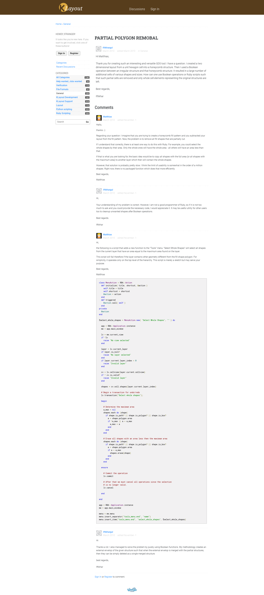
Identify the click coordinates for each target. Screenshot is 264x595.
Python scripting (64, 109)
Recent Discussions (65, 66)
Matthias (107, 116)
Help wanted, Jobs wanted (69, 81)
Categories (61, 62)
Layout (59, 105)
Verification (61, 85)
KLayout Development (67, 97)
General (60, 93)
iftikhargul (108, 47)
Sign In (155, 9)
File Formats (62, 89)
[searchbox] (73, 121)
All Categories (63, 77)
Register (74, 53)
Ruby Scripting (63, 113)
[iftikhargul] (98, 49)
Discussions (137, 9)
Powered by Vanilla (132, 589)
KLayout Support (64, 101)
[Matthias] (99, 118)
